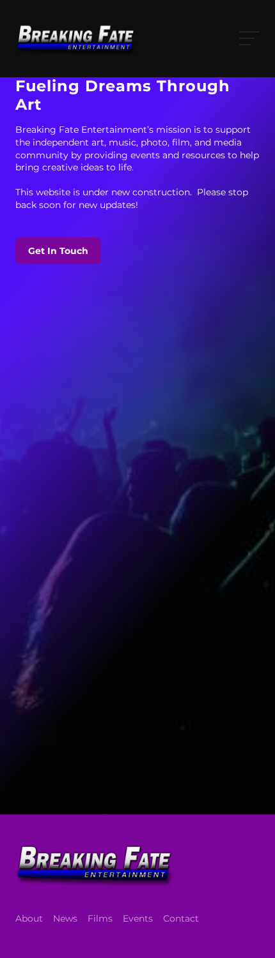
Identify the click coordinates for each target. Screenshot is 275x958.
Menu (247, 38)
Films (100, 918)
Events (138, 918)
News (65, 918)
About (29, 918)
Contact (181, 918)
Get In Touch (58, 251)
